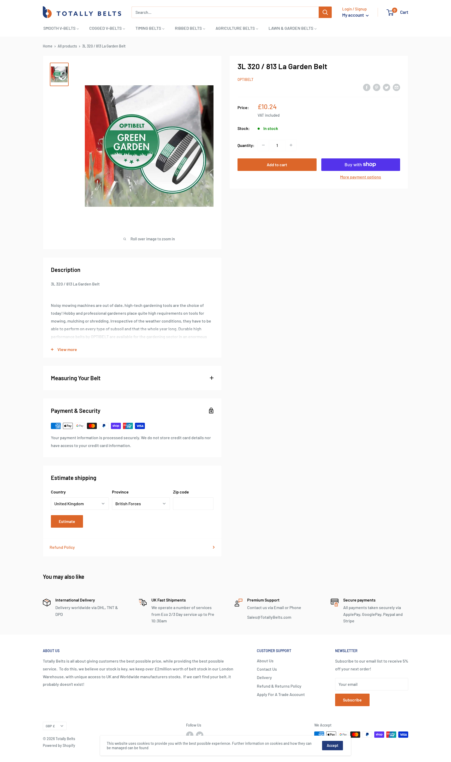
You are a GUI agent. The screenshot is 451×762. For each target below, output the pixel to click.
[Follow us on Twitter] (199, 735)
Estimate (67, 521)
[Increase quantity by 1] (291, 145)
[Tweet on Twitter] (386, 87)
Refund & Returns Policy (279, 685)
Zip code (181, 491)
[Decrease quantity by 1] (263, 145)
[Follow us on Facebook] (189, 735)
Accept (332, 745)
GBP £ (50, 726)
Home (47, 46)
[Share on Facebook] (366, 87)
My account (353, 14)
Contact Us (267, 668)
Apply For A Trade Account (281, 694)
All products (67, 46)
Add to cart (277, 164)
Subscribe (352, 699)
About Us (265, 660)
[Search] (325, 12)
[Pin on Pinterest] (376, 87)
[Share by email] (396, 87)
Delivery (264, 677)
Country (58, 491)
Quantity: (246, 144)
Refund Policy (62, 547)
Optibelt (245, 79)
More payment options (360, 176)
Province (120, 491)
